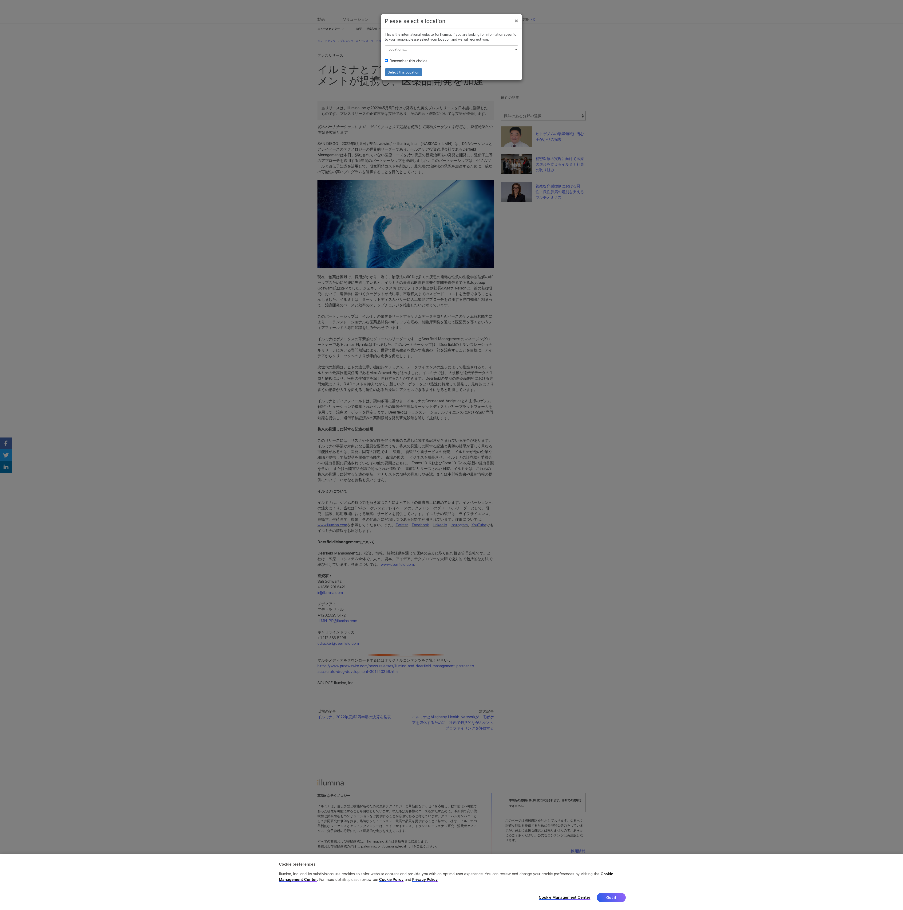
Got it (611, 897)
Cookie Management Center (564, 897)
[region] (451, 882)
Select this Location (403, 72)
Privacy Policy (425, 879)
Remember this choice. (408, 61)
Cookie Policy (391, 879)
